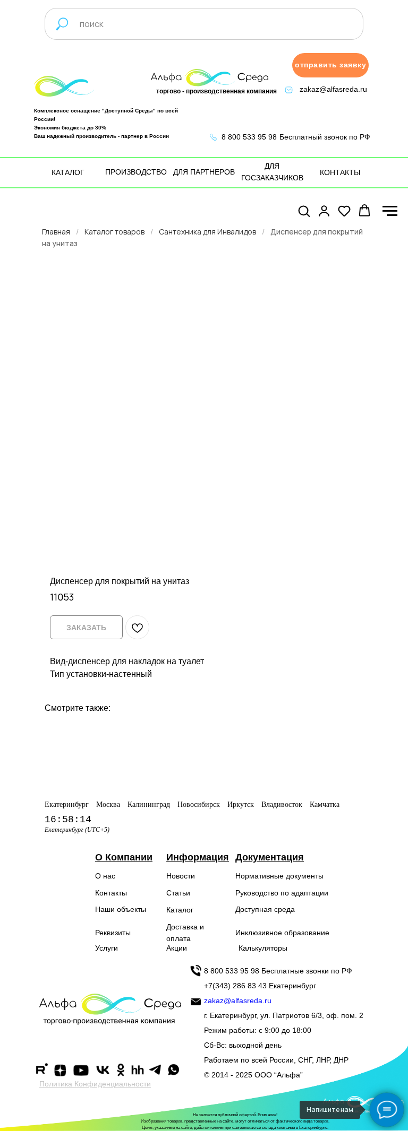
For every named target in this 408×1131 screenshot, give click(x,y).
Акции (176, 948)
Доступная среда (265, 909)
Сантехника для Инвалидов (207, 232)
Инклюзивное (258, 932)
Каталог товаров (114, 232)
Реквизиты (113, 932)
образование (306, 932)
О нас (105, 876)
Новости (180, 876)
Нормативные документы (279, 876)
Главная (56, 232)
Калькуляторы (263, 948)
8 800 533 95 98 (249, 137)
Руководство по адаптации (281, 893)
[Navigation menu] (389, 211)
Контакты (111, 893)
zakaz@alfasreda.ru (333, 89)
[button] (330, 65)
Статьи (178, 893)
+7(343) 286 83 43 (235, 985)
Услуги (106, 948)
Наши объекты (120, 909)
